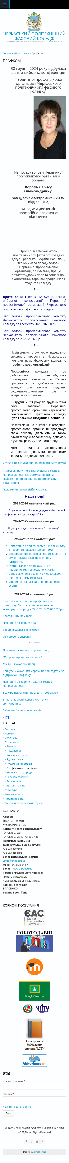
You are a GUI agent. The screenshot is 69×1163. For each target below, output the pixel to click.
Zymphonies (39, 1151)
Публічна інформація (19, 763)
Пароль (8, 1094)
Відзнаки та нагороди (19, 772)
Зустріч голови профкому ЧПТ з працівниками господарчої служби (32, 568)
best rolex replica (24, 1157)
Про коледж (22, 53)
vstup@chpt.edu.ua (14, 860)
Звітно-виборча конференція (22, 710)
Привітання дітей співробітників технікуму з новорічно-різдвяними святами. (37, 548)
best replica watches (45, 1157)
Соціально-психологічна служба (24, 803)
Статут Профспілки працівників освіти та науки (34, 463)
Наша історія (14, 750)
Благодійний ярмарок (17, 616)
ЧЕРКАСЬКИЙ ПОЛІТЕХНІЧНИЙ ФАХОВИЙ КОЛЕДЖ (34, 36)
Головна (8, 53)
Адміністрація (15, 759)
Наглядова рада (14, 798)
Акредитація (14, 781)
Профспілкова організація (22, 768)
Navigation (5, 4)
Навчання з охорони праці (20, 623)
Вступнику (11, 737)
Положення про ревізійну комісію (25, 489)
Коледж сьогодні (17, 755)
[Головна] (34, 21)
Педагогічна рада (15, 785)
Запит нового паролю (18, 1106)
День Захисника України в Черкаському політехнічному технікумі (35, 575)
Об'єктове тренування (17, 636)
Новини (9, 733)
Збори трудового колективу (21, 629)
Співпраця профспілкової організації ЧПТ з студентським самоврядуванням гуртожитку (37, 558)
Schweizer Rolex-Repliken (14, 1161)
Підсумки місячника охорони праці (26, 650)
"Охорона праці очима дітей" (22, 657)
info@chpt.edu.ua (22, 868)
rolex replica (7, 1157)
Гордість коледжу (17, 777)
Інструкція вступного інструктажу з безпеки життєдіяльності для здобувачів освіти (32, 472)
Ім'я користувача (14, 1081)
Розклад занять (14, 794)
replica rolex (36, 1161)
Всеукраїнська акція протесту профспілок (30, 692)
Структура (11, 790)
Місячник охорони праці (19, 664)
